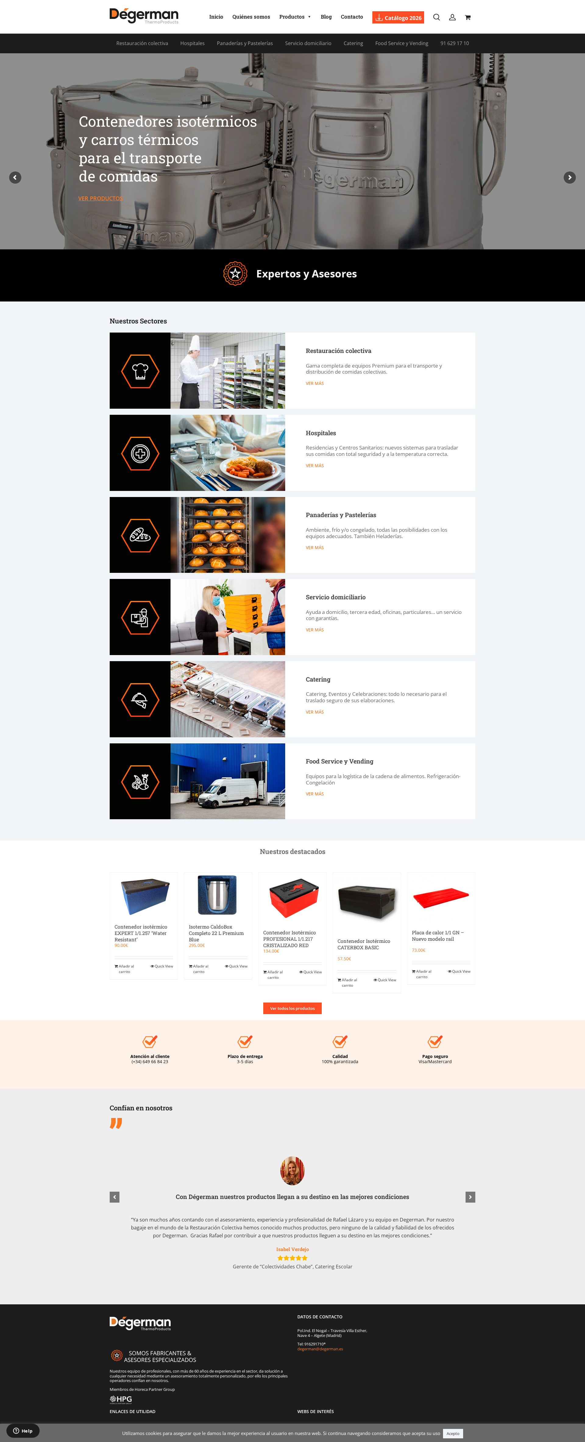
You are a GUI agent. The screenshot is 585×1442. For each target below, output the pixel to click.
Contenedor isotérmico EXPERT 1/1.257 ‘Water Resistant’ (141, 933)
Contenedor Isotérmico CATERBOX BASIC (364, 944)
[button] (114, 1197)
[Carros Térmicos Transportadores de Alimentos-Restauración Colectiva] (197, 334)
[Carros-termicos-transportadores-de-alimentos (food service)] (197, 745)
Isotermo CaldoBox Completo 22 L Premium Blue (216, 933)
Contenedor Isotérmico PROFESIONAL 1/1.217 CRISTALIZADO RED (289, 938)
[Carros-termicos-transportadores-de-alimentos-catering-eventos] (197, 663)
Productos (292, 16)
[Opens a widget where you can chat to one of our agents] (23, 1431)
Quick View (164, 966)
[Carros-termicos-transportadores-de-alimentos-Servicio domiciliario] (197, 581)
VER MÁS (315, 383)
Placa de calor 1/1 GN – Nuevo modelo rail (438, 935)
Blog (326, 16)
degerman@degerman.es (320, 1349)
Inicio (216, 16)
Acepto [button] (453, 1433)
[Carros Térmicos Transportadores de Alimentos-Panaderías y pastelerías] (197, 499)
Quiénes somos (251, 16)
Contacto (352, 16)
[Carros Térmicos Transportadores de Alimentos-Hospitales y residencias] (197, 417)
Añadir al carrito (126, 969)
